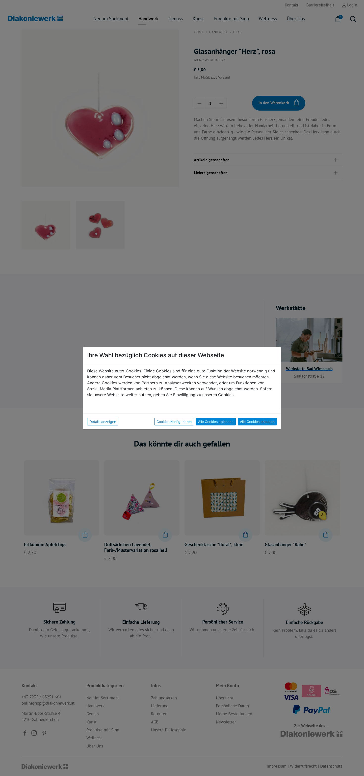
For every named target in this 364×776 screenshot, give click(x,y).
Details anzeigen (102, 421)
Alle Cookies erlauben (257, 421)
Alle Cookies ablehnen (216, 421)
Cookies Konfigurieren (174, 421)
